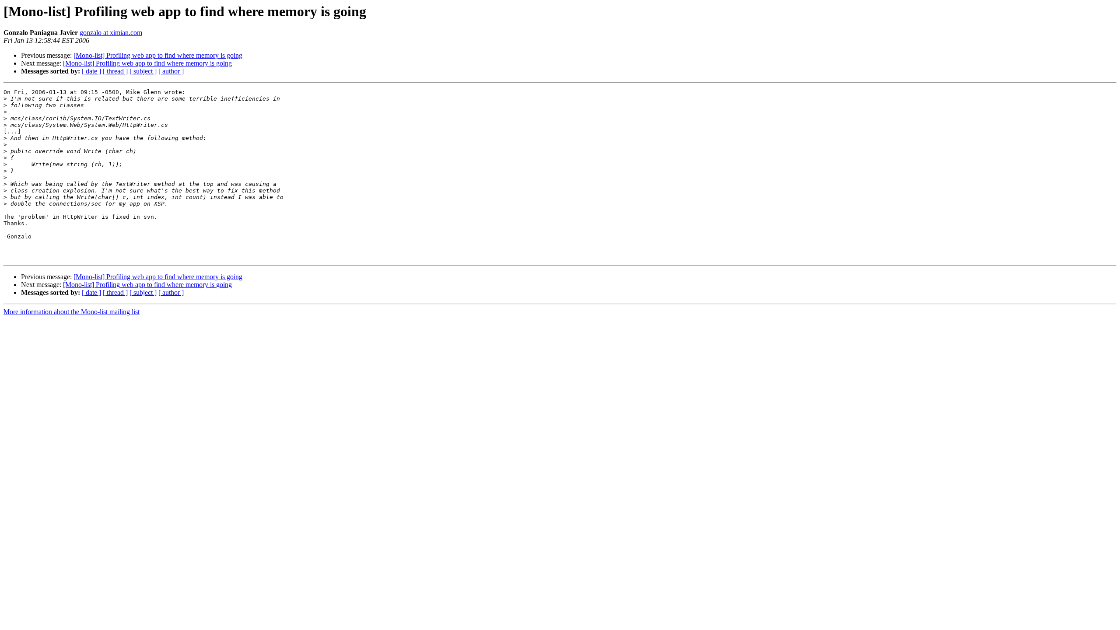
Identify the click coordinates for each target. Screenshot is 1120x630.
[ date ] (91, 71)
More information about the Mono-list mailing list (72, 311)
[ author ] (171, 71)
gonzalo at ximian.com (111, 32)
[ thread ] (115, 71)
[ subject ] (143, 71)
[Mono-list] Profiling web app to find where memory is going (158, 55)
